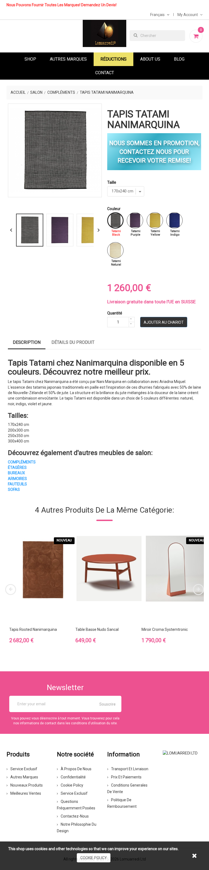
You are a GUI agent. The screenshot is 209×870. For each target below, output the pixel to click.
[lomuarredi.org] (180, 753)
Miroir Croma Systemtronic (165, 629)
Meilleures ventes (25, 793)
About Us (150, 59)
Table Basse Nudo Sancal (97, 629)
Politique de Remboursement (122, 803)
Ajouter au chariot (164, 322)
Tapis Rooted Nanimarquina (33, 629)
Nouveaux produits (26, 785)
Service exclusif (23, 769)
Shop (30, 59)
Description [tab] (27, 342)
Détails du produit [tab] (72, 342)
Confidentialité (73, 777)
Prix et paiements (126, 777)
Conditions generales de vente (127, 788)
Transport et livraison (129, 769)
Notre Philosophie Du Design (76, 827)
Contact (104, 72)
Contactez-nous (75, 816)
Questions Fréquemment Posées (76, 804)
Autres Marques (68, 59)
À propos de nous (76, 769)
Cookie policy (72, 785)
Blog (179, 59)
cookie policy (93, 858)
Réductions (113, 59)
